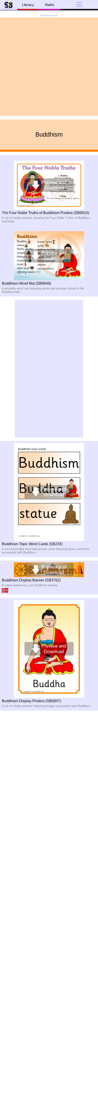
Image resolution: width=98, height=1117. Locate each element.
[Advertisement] (49, 66)
